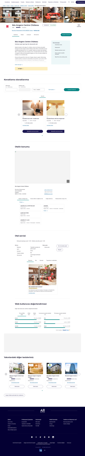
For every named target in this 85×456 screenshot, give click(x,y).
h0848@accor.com (48, 194)
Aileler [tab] (34, 314)
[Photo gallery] (42, 15)
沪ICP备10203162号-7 (46, 447)
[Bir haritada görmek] (42, 167)
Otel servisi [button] (20, 236)
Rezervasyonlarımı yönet (68, 421)
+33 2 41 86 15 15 (48, 190)
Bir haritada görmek (15, 382)
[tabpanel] (42, 118)
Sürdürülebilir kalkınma (12, 427)
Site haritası (38, 423)
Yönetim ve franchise (12, 423)
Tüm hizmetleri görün (62, 246)
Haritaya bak (36, 30)
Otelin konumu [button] (22, 147)
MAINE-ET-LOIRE (23, 5)
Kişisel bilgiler (52, 442)
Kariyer (9, 425)
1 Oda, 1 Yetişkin (36, 89)
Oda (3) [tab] (42, 96)
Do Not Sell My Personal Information (43, 444)
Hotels (4, 5)
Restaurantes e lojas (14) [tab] (61, 198)
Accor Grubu (10, 421)
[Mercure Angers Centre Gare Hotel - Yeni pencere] (17, 368)
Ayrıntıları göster (32, 293)
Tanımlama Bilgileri (61, 442)
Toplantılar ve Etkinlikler (26, 423)
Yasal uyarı (69, 442)
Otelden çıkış (22, 86)
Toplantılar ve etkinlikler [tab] (51, 260)
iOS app (50, 423)
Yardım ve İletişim (66, 423)
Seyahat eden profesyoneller (27, 425)
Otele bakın (17, 386)
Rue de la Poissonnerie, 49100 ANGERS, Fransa (22, 30)
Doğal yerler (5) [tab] (49, 198)
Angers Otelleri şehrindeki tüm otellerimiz (14, 395)
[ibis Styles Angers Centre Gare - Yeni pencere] (54, 368)
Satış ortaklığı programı (12, 429)
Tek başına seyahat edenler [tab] (60, 314)
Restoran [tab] (30, 260)
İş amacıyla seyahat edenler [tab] (45, 314)
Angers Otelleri (31, 5)
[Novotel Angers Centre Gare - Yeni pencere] (72, 368)
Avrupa (8, 5)
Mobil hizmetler (52, 421)
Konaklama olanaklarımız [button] (16, 80)
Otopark (59, 249)
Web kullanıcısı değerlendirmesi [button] (31, 304)
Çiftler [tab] (29, 314)
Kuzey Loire (17, 5)
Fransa (12, 5)
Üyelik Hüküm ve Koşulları (42, 442)
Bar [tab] (36, 260)
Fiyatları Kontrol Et (66, 34)
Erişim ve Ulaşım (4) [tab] (23, 198)
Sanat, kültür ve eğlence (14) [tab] (36, 198)
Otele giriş (9, 86)
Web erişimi (38, 421)
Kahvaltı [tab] (41, 260)
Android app (51, 425)
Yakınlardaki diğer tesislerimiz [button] (18, 357)
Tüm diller (37, 425)
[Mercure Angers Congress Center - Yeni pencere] (35, 368)
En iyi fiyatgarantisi (79, 25)
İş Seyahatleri (24, 421)
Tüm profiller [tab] (22, 314)
